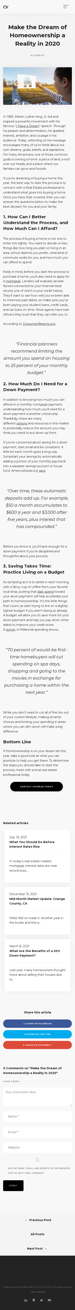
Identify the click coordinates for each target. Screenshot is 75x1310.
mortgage (13, 281)
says (42, 471)
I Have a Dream (27, 126)
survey (11, 629)
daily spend (46, 592)
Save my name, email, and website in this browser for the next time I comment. (39, 1170)
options (21, 423)
